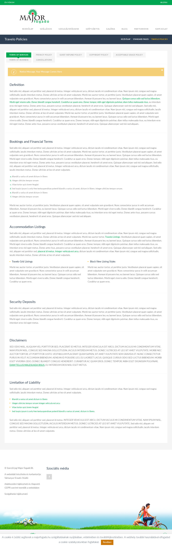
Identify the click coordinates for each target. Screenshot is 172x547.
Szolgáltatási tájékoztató (16, 494)
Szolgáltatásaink (69, 29)
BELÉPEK (163, 2)
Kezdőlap (27, 29)
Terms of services (18, 55)
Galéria (110, 29)
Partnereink (141, 29)
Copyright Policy (98, 55)
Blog (124, 29)
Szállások (46, 29)
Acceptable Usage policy (129, 55)
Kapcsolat (161, 29)
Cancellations (44, 60)
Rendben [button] (107, 542)
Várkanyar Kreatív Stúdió (16, 478)
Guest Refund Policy (71, 55)
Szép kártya (92, 29)
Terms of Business (18, 60)
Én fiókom (9, 2)
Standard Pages (141, 39)
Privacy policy (44, 55)
